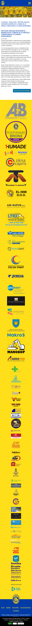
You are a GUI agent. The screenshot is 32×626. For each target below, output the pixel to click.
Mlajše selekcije (25, 607)
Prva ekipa (15, 607)
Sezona (8, 607)
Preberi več (20, 623)
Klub (2, 607)
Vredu (10, 623)
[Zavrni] (30, 621)
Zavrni (14, 623)
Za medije (16, 610)
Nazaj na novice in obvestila (22, 90)
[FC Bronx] (2, 3)
